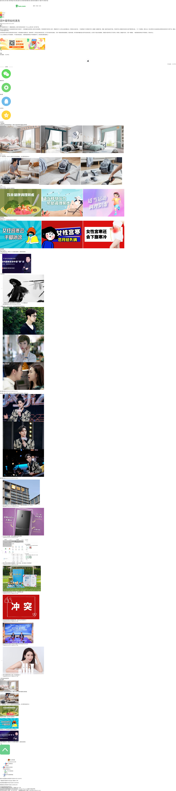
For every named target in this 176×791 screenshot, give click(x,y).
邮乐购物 (6, 787)
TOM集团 (2, 787)
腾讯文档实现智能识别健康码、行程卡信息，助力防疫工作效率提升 (17, 563)
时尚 (14, 0)
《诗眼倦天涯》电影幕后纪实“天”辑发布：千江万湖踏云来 (15, 302)
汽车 (43, 0)
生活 (21, 0)
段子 (38, 0)
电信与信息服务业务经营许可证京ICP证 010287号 (11, 778)
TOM (1, 253)
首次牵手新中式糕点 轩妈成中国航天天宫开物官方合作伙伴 (15, 643)
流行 (5, 0)
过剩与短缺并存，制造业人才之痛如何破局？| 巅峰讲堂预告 (13, 251)
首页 (1, 0)
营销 (25, 0)
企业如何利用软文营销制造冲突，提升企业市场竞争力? (14, 619)
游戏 (16, 0)
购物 (45, 0)
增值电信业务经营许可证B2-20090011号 (8, 784)
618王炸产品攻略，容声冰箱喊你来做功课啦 (12, 536)
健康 (36, 0)
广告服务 (14, 787)
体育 (10, 0)
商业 (30, 0)
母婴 (23, 0)
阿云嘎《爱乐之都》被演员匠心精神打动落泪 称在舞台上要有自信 (14, 393)
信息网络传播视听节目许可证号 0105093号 (9, 782)
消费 (41, 0)
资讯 (3, 0)
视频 (32, 0)
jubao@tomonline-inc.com (35, 790)
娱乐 (8, 0)
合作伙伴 (10, 787)
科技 (47, 0)
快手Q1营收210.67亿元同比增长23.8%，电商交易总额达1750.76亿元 (18, 505)
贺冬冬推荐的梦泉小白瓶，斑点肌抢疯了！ (12, 674)
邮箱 (27, 0)
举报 (1, 53)
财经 (34, 0)
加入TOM (19, 787)
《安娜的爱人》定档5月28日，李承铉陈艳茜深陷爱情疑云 (12, 306)
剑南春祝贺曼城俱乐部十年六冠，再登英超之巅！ (13, 592)
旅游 (19, 0)
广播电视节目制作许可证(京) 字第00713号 (9, 780)
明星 (12, 0)
